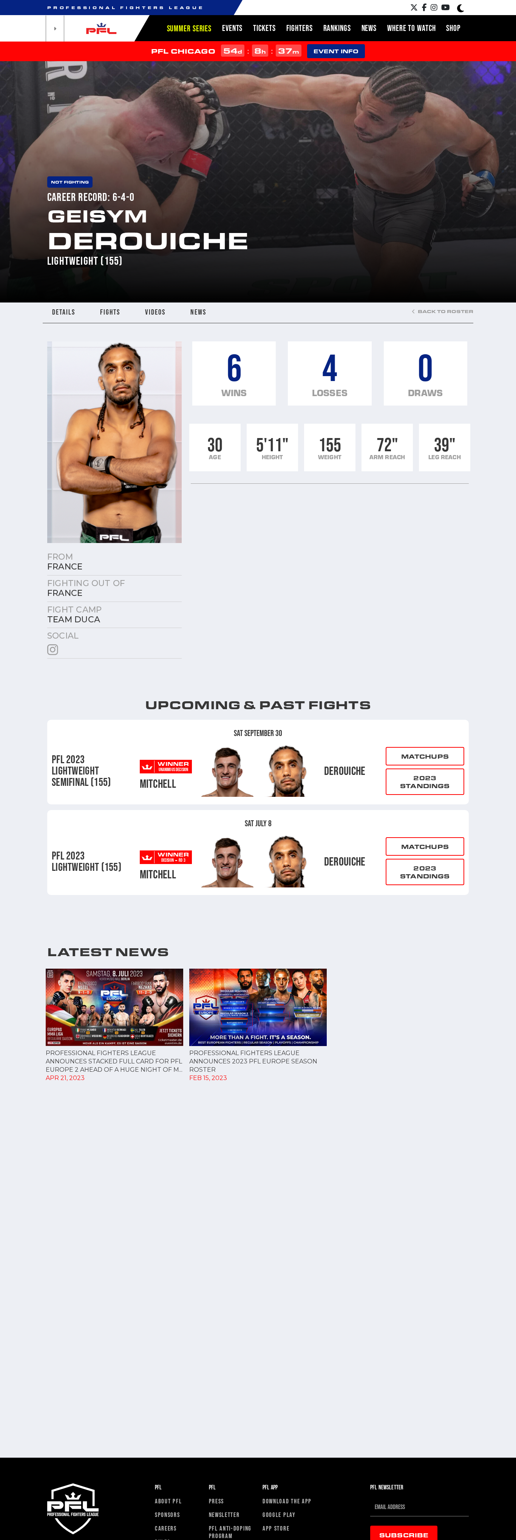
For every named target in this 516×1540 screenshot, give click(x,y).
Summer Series (189, 28)
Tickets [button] (264, 27)
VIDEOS (155, 312)
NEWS (198, 312)
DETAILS (63, 312)
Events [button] (232, 27)
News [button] (369, 27)
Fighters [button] (299, 27)
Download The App (287, 1501)
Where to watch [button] (411, 27)
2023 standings (425, 782)
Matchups (425, 756)
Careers (166, 1528)
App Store (276, 1528)
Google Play (279, 1514)
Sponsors (167, 1514)
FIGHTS (110, 312)
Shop (453, 27)
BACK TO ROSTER (445, 311)
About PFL (168, 1501)
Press (216, 1501)
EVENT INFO (336, 51)
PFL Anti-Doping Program (230, 1532)
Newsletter (224, 1514)
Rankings (337, 27)
